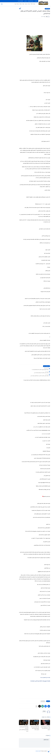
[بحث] (1, 4)
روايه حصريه (47, 8)
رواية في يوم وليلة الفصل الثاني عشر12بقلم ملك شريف (45, 728)
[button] (45, 706)
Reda (46, 16)
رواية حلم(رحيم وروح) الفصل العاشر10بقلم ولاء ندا (40, 369)
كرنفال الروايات (37, 751)
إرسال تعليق (46, 739)
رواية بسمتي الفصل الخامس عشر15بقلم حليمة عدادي (40, 375)
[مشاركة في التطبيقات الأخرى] (36, 706)
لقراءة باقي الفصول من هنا (45, 677)
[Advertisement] (34, 28)
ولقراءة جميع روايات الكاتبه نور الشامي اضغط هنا (40, 681)
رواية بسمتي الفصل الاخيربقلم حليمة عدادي (41, 372)
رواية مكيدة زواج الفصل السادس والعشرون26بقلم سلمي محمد (23, 729)
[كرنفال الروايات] (43, 3)
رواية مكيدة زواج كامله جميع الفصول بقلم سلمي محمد (35, 728)
